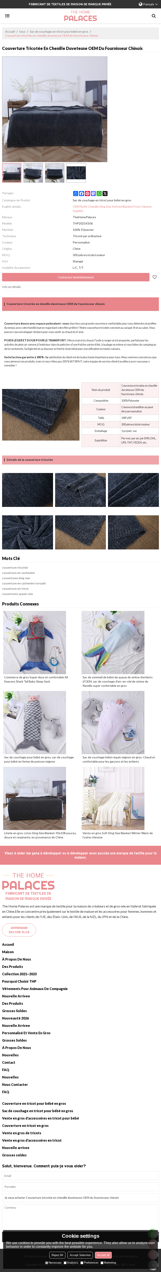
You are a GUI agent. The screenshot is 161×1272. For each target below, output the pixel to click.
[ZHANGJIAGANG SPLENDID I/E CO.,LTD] (80, 16)
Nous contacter (15, 1084)
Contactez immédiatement (76, 277)
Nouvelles (10, 1055)
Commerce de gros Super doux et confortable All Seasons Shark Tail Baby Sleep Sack (36, 679)
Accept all (103, 1255)
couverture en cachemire (18, 573)
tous (22, 31)
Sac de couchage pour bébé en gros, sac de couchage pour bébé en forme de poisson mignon (39, 759)
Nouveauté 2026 (15, 1018)
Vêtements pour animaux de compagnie (35, 989)
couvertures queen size (17, 594)
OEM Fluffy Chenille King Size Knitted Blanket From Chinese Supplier (112, 208)
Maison (8, 952)
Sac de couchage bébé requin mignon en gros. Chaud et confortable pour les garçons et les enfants (119, 759)
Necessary (55, 1262)
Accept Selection (80, 1255)
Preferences (91, 1262)
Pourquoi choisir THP (19, 981)
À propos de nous (16, 959)
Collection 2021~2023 (19, 974)
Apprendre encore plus (19, 930)
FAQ (5, 1070)
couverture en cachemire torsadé (24, 583)
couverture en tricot (15, 588)
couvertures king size (16, 578)
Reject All (57, 1255)
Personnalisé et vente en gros (26, 1033)
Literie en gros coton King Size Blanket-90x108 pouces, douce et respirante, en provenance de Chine (40, 835)
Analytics (72, 1262)
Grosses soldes (14, 1011)
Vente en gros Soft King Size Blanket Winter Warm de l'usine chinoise (118, 835)
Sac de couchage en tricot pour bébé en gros (59, 31)
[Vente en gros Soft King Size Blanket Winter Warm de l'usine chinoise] (120, 798)
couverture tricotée (15, 567)
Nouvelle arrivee (16, 996)
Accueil (10, 31)
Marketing (110, 1262)
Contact (8, 1062)
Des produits (12, 967)
